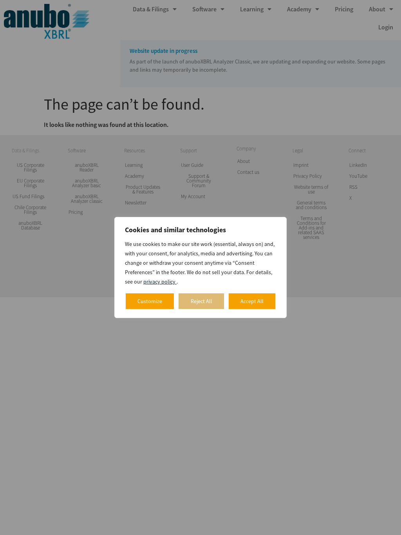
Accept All (252, 301)
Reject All (201, 301)
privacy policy (160, 281)
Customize (149, 301)
